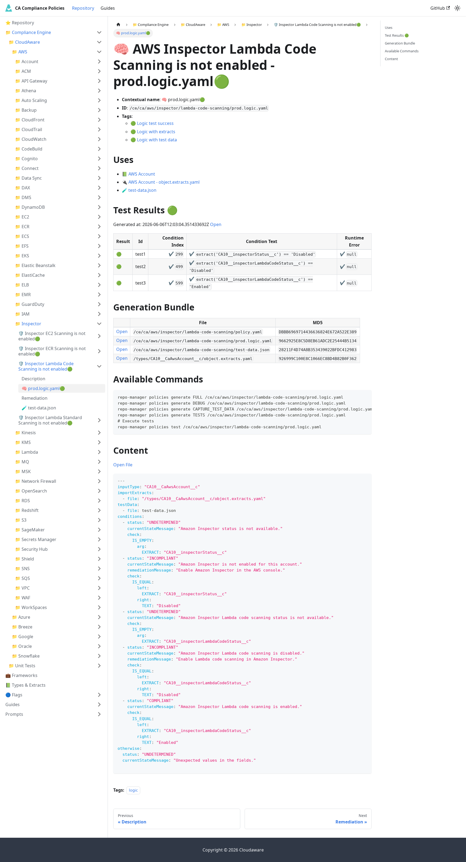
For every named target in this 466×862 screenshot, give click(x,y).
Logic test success (155, 123)
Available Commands (402, 51)
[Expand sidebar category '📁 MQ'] (99, 461)
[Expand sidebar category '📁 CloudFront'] (99, 119)
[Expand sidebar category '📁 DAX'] (99, 187)
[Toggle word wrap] (355, 396)
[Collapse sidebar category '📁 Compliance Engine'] (99, 32)
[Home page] (118, 24)
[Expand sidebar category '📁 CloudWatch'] (99, 139)
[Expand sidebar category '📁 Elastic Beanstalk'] (99, 265)
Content (391, 58)
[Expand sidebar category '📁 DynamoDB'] (99, 207)
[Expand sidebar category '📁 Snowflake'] (99, 656)
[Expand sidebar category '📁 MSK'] (99, 471)
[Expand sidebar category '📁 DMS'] (99, 197)
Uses (388, 27)
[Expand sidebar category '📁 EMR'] (99, 294)
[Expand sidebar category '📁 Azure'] (99, 617)
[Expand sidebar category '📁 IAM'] (99, 314)
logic (133, 790)
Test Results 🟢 (397, 35)
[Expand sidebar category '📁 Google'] (99, 636)
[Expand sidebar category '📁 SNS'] (99, 568)
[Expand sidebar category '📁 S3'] (99, 520)
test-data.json (142, 190)
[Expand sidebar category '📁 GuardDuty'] (99, 304)
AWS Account (141, 174)
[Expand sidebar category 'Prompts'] (99, 714)
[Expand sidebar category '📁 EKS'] (99, 255)
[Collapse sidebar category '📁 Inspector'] (99, 323)
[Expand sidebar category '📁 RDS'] (99, 500)
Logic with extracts (156, 132)
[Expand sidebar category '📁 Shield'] (99, 559)
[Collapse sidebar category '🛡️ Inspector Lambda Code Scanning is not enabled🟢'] (99, 366)
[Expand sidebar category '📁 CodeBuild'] (99, 149)
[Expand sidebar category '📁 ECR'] (99, 226)
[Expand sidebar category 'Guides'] (99, 704)
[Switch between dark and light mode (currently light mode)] (457, 8)
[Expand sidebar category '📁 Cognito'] (99, 158)
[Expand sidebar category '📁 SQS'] (99, 578)
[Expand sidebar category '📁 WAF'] (99, 597)
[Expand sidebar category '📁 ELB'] (99, 285)
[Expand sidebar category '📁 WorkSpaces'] (99, 607)
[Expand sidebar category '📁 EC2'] (99, 217)
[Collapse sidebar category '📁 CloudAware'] (99, 42)
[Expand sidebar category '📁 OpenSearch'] (99, 491)
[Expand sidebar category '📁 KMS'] (99, 442)
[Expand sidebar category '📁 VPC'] (99, 588)
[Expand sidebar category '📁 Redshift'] (99, 510)
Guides (108, 8)
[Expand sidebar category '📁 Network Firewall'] (99, 481)
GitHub (437, 8)
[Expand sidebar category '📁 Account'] (99, 61)
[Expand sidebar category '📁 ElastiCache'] (99, 275)
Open (215, 224)
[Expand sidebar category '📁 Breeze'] (99, 626)
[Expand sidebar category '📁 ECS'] (99, 236)
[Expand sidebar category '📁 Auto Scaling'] (99, 100)
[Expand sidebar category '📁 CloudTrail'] (99, 129)
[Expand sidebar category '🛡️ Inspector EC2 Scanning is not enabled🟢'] (99, 336)
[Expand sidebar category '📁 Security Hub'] (99, 549)
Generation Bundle (400, 43)
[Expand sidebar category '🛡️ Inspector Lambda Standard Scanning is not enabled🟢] (99, 420)
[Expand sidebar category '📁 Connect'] (99, 168)
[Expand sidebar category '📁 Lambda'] (99, 452)
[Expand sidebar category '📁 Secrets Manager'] (99, 539)
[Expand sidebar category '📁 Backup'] (99, 110)
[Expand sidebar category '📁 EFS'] (99, 246)
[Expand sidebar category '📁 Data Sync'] (99, 178)
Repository (83, 8)
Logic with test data (157, 140)
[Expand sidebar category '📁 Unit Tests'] (99, 665)
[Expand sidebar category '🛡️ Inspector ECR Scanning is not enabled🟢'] (99, 351)
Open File (122, 465)
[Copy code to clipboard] (365, 396)
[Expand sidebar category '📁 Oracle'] (99, 646)
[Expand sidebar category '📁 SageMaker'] (99, 529)
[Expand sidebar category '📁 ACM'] (99, 71)
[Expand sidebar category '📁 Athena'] (99, 90)
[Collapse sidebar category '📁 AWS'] (99, 51)
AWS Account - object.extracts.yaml (164, 182)
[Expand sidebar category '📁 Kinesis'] (99, 432)
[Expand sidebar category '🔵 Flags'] (99, 694)
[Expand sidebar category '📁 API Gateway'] (99, 81)
